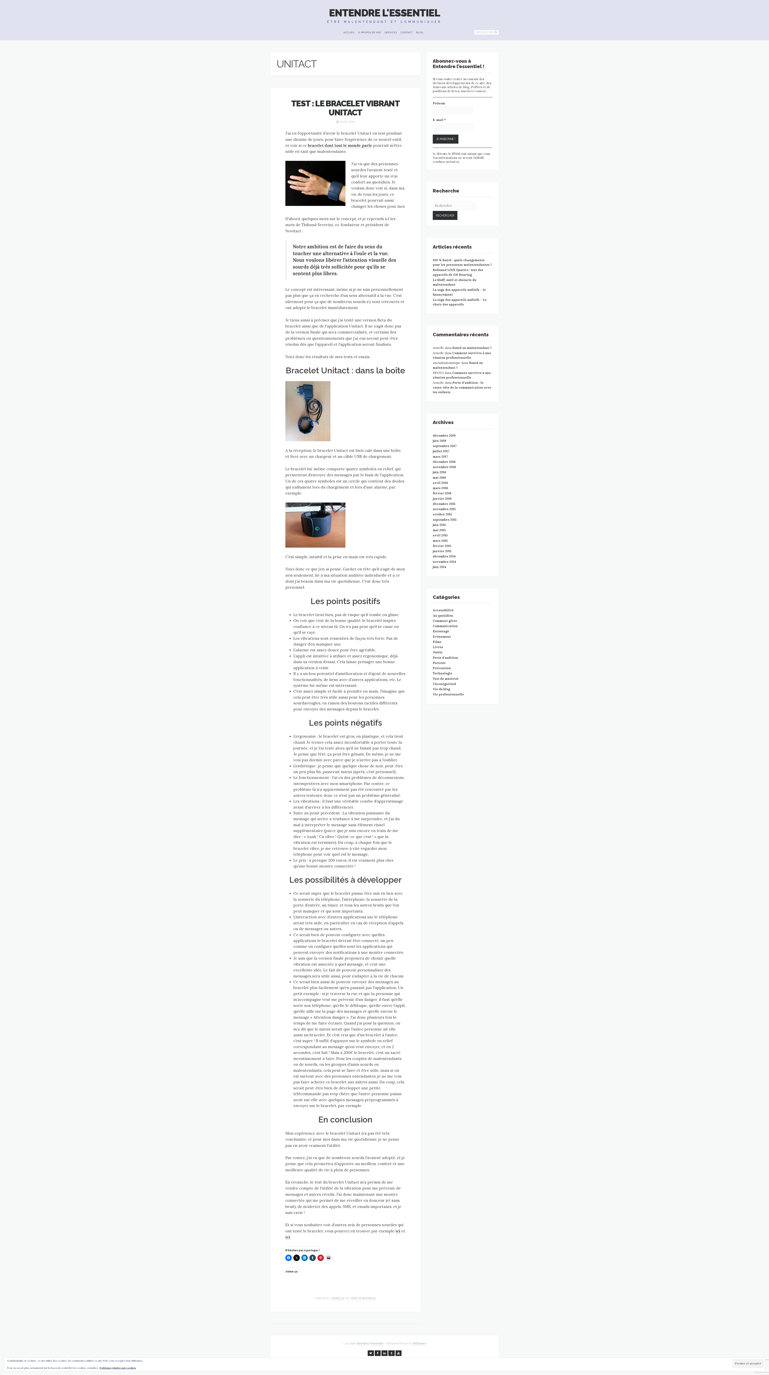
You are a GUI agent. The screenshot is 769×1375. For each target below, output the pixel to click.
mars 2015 (440, 541)
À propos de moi (369, 32)
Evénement (442, 637)
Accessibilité (443, 610)
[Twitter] (371, 1353)
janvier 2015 (442, 551)
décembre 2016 (444, 462)
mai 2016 (439, 477)
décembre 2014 (444, 556)
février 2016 (442, 493)
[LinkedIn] (384, 1353)
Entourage (441, 631)
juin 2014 (439, 567)
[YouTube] (399, 1353)
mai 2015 (439, 530)
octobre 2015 (442, 514)
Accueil (349, 32)
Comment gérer (445, 621)
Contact (407, 32)
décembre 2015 (444, 504)
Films (437, 642)
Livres (438, 647)
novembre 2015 (444, 509)
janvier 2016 (442, 499)
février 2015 (442, 546)
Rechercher (485, 32)
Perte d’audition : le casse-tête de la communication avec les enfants (462, 387)
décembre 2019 (444, 435)
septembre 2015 (445, 520)
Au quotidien (443, 615)
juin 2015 (439, 525)
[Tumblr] (391, 1353)
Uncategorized (444, 684)
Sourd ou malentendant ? (472, 348)
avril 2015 (440, 535)
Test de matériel (363, 1298)
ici (398, 1231)
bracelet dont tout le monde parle (340, 145)
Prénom (439, 103)
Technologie (442, 673)
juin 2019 (439, 441)
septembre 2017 (445, 446)
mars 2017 (440, 456)
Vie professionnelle (448, 694)
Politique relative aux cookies (118, 1367)
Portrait (439, 663)
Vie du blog (441, 689)
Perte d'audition (445, 658)
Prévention (442, 668)
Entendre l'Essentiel (384, 13)
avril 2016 (440, 483)
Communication (445, 626)
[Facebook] (378, 1353)
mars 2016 (440, 488)
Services (390, 32)
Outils (437, 652)
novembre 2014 (444, 562)
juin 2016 (439, 472)
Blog (419, 32)
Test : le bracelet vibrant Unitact (345, 108)
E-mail (439, 120)
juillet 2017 (441, 451)
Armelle (337, 1298)
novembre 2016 (444, 467)
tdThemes (419, 1343)
